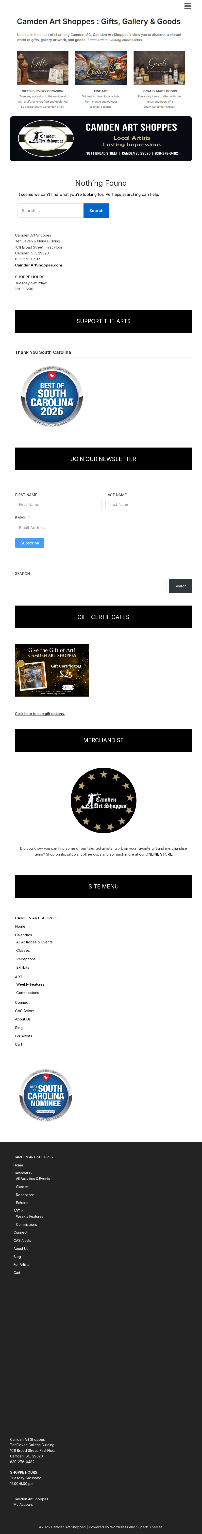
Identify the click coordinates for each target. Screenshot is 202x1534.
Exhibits (22, 967)
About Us (23, 1019)
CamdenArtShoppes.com (38, 265)
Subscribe (29, 543)
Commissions (27, 992)
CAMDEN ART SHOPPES (36, 918)
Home (20, 926)
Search (22, 573)
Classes (23, 950)
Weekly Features (30, 984)
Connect (22, 1002)
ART (18, 977)
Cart (18, 1044)
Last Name (116, 494)
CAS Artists (24, 1010)
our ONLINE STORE (155, 854)
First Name (26, 494)
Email (20, 517)
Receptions (26, 959)
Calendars (23, 935)
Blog (19, 1027)
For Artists (23, 1036)
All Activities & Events (34, 942)
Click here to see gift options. (40, 713)
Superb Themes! (149, 1527)
